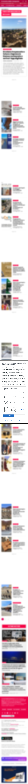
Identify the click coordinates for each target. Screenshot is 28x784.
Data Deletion (6, 420)
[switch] (22, 392)
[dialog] (14, 392)
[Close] (25, 363)
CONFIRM (8, 415)
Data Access (14, 420)
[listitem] (14, 389)
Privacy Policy (22, 420)
